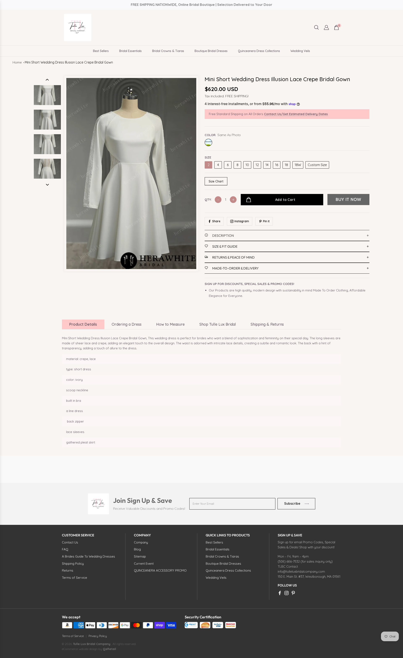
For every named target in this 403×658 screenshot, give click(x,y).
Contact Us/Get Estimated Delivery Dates (296, 114)
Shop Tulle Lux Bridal (217, 324)
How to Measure (170, 324)
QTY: (208, 200)
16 (276, 165)
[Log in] (326, 27)
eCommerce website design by (82, 649)
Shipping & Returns (267, 324)
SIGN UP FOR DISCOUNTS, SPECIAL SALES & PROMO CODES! (249, 284)
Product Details (83, 324)
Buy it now (348, 199)
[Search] (316, 27)
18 (286, 165)
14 (267, 165)
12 (257, 165)
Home (17, 62)
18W (298, 165)
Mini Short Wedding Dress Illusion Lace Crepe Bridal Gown (69, 62)
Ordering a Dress (126, 324)
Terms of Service (73, 636)
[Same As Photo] (208, 142)
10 (247, 165)
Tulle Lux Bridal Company (91, 644)
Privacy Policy (98, 636)
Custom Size (317, 165)
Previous (47, 80)
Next (47, 185)
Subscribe (292, 504)
